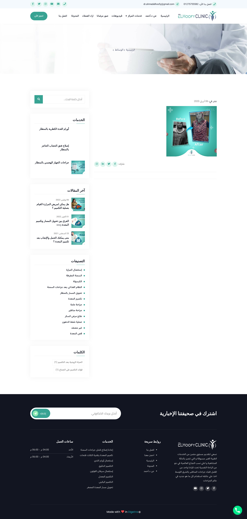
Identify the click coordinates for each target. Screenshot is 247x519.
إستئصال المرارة (74, 270)
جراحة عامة (76, 305)
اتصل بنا (63, 16)
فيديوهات (117, 16)
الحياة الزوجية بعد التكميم (68, 362)
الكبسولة (77, 282)
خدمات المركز (135, 16)
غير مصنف (76, 328)
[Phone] (237, 510)
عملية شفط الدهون (72, 322)
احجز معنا (149, 455)
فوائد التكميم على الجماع (69, 370)
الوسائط (119, 50)
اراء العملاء (87, 16)
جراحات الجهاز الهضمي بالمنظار (52, 162)
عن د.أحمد (150, 16)
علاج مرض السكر (73, 316)
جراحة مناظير (75, 310)
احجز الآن (38, 16)
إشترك (43, 413)
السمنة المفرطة (74, 276)
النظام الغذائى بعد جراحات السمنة (64, 287)
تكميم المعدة (75, 299)
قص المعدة (76, 334)
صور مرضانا (102, 16)
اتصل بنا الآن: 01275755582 (197, 4)
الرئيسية (165, 16)
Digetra (133, 512)
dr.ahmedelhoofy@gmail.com (158, 4)
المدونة (75, 16)
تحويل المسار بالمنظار (71, 293)
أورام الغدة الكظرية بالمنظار (54, 128)
